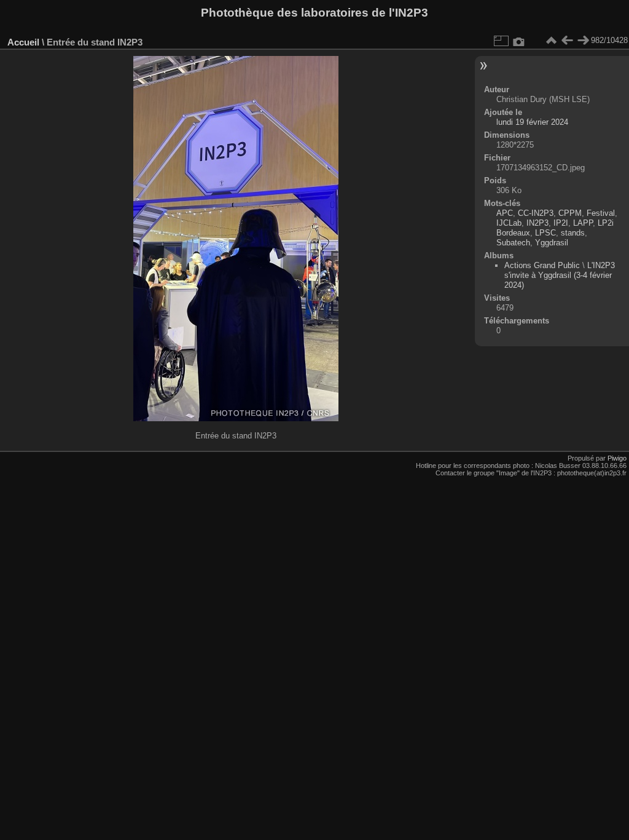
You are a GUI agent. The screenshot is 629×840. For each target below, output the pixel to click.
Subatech (513, 242)
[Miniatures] (551, 41)
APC (504, 213)
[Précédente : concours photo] (567, 41)
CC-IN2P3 (535, 213)
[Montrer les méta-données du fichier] (519, 41)
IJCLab (509, 223)
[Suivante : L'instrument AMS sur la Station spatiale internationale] (583, 41)
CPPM (570, 213)
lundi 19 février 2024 (532, 122)
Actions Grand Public (542, 265)
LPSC (545, 232)
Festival (601, 213)
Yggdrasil (551, 242)
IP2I (560, 223)
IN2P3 (537, 223)
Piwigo (617, 458)
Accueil (23, 42)
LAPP (583, 223)
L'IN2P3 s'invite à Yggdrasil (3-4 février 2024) (559, 275)
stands (573, 232)
